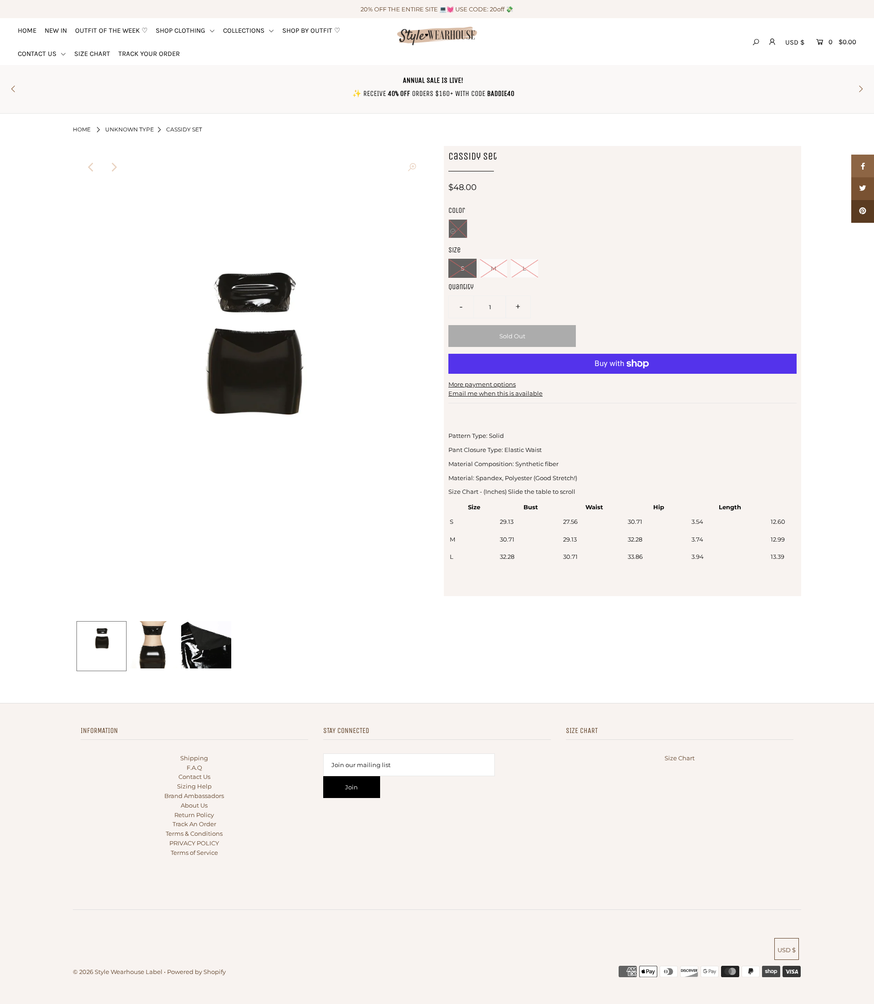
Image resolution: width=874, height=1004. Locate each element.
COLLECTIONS (244, 30)
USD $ (794, 42)
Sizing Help (194, 786)
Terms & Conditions (194, 833)
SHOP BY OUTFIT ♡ (311, 30)
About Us (194, 805)
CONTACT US (38, 54)
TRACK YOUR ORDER (149, 54)
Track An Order (194, 824)
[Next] (113, 167)
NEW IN (56, 30)
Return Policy (194, 814)
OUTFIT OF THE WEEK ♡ (111, 30)
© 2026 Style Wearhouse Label (118, 971)
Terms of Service (194, 852)
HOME (27, 30)
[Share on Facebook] (862, 166)
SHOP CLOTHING (181, 30)
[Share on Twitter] (862, 188)
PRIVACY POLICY (194, 843)
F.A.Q (194, 767)
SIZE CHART (92, 54)
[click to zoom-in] (412, 167)
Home (82, 129)
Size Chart (680, 758)
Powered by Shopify (196, 971)
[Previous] (91, 167)
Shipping (194, 758)
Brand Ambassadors (194, 795)
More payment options (482, 384)
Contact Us (194, 776)
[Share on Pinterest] (862, 211)
